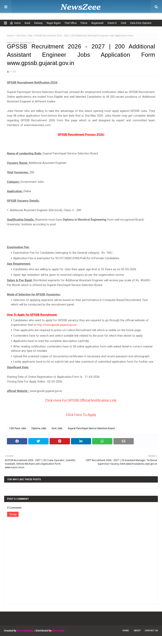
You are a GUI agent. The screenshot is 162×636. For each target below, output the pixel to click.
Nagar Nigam (54, 23)
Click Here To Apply (81, 415)
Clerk (123, 23)
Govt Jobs (57, 428)
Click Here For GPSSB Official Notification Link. (81, 400)
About (137, 630)
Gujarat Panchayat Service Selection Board (91, 428)
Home (17, 23)
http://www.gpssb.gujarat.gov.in (57, 325)
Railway (38, 23)
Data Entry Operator (141, 23)
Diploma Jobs (38, 428)
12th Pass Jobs (23, 35)
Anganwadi (97, 23)
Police (84, 23)
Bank (27, 23)
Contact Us (151, 630)
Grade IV (112, 23)
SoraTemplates (25, 630)
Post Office (71, 23)
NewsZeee (58, 630)
